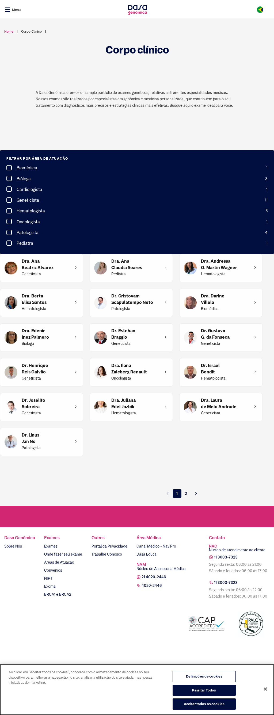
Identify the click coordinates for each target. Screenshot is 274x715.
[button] (137, 159)
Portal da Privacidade (109, 546)
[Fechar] (265, 689)
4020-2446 (152, 585)
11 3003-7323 (226, 557)
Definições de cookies (204, 676)
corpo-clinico (31, 31)
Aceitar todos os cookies (204, 704)
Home (8, 31)
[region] (137, 689)
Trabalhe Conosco (107, 554)
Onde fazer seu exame (63, 554)
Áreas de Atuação (59, 562)
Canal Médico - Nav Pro (156, 546)
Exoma (50, 586)
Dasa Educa (146, 554)
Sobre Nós (13, 546)
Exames (51, 546)
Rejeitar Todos (204, 690)
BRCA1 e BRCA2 (57, 594)
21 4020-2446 (154, 577)
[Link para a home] (137, 10)
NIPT (48, 578)
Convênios (53, 570)
